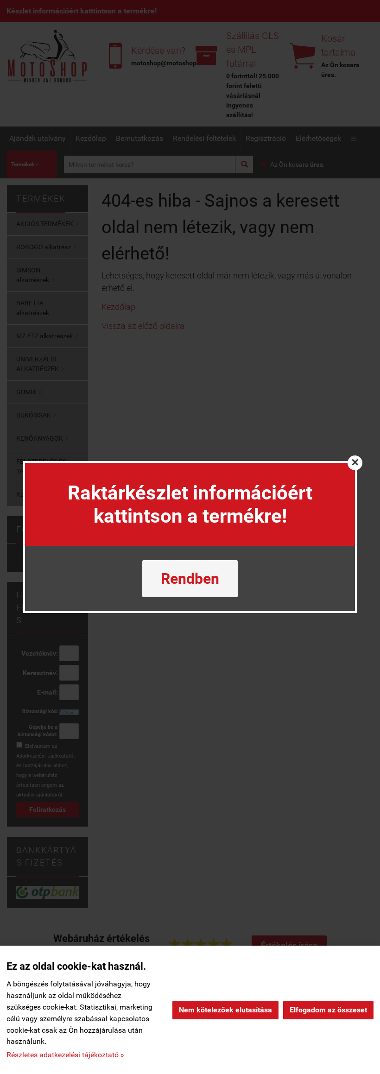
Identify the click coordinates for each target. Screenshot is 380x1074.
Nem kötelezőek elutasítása (225, 1009)
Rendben (190, 579)
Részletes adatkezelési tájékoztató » (65, 1054)
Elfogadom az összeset (328, 1009)
